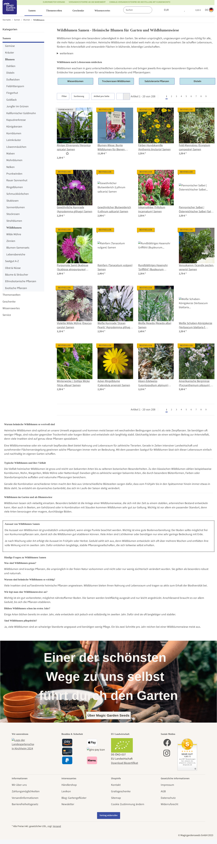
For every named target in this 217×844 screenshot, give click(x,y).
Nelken (10, 167)
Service (7, 315)
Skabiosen (12, 201)
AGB (163, 791)
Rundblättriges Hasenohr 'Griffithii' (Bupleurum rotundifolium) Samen (153, 267)
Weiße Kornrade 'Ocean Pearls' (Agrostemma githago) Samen (115, 325)
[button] (177, 10)
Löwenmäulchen (16, 147)
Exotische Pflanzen (16, 288)
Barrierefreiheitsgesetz (25, 804)
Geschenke (9, 302)
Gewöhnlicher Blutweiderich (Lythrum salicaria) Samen (114, 209)
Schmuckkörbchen (17, 194)
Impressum (167, 785)
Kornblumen (13, 133)
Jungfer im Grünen (17, 106)
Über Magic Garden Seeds (108, 715)
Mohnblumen (14, 160)
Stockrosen (13, 214)
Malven (10, 154)
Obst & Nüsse (13, 268)
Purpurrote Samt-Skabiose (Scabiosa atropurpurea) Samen (72, 267)
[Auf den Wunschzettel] (87, 113)
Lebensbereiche (15, 254)
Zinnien (10, 241)
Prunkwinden (14, 174)
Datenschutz (168, 798)
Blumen (10, 59)
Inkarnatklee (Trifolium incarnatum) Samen (151, 209)
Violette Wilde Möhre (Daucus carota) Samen (74, 325)
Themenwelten (11, 295)
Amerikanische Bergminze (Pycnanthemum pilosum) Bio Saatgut (196, 383)
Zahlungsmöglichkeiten (26, 791)
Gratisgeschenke (121, 791)
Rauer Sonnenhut (16, 180)
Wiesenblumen (75, 81)
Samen (7, 38)
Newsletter (67, 804)
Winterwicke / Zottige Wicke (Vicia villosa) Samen (73, 383)
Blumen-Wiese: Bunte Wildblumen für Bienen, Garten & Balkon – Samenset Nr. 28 (114, 147)
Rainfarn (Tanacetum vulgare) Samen (115, 267)
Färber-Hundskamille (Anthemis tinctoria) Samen (154, 147)
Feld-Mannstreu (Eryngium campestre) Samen (194, 147)
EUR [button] (166, 10)
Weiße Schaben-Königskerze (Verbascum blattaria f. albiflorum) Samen (195, 325)
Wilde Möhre (13, 234)
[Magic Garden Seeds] (10, 10)
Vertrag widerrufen (109, 815)
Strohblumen (14, 221)
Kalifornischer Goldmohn (21, 113)
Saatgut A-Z (12, 261)
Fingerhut (12, 93)
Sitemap (116, 798)
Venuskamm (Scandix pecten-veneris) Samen (196, 267)
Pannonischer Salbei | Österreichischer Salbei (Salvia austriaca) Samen (196, 209)
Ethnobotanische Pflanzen (20, 281)
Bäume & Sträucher (16, 275)
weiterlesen (66, 53)
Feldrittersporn (15, 86)
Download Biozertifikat (124, 763)
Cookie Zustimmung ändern (127, 804)
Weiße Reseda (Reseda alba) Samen (154, 325)
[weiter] (211, 96)
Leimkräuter (13, 140)
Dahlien (10, 66)
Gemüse (10, 46)
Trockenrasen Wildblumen (116, 81)
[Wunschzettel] (184, 10)
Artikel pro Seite (101, 96)
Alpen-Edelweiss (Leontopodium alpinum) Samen (153, 383)
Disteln (197, 81)
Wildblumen (14, 227)
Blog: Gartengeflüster (73, 798)
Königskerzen (14, 127)
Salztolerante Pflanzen (157, 81)
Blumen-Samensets (17, 248)
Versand (57, 826)
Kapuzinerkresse (16, 120)
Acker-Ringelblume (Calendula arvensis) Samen (114, 383)
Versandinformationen (25, 798)
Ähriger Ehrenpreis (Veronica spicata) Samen (74, 147)
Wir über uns (19, 785)
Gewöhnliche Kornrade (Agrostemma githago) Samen (74, 209)
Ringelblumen (14, 187)
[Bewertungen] (63, 154)
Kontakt (116, 785)
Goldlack (11, 100)
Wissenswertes (11, 308)
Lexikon (66, 791)
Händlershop (69, 785)
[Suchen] (155, 10)
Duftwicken (13, 80)
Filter (64, 96)
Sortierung (79, 96)
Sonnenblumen (15, 207)
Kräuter (9, 53)
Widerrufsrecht (169, 804)
